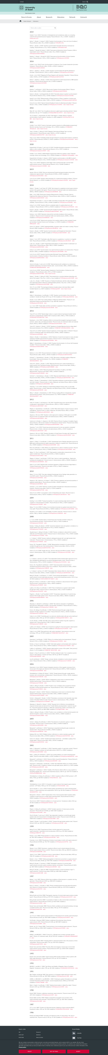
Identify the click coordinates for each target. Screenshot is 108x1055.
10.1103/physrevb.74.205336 (36, 613)
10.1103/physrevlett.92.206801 (37, 715)
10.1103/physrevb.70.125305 (36, 683)
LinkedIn (79, 1033)
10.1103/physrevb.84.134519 (49, 444)
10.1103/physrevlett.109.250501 (63, 435)
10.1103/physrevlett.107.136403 (37, 468)
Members (38, 1034)
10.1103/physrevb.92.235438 (47, 307)
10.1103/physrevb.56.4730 (36, 889)
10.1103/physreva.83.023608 (65, 449)
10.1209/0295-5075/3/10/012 (62, 1009)
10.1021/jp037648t (60, 709)
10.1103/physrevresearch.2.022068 (38, 166)
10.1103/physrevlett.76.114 (36, 909)
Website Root (20, 21)
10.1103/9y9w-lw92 (62, 47)
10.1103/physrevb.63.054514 (46, 798)
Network (72, 17)
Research (49, 17)
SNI (19, 1032)
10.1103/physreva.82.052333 (60, 494)
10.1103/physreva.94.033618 (67, 278)
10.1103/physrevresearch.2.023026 (65, 159)
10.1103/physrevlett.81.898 (36, 851)
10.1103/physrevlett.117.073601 (37, 273)
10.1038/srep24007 (55, 288)
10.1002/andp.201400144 (68, 296)
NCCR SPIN (21, 1037)
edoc (64, 104)
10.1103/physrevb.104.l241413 (67, 139)
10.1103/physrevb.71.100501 (64, 645)
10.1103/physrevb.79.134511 (36, 504)
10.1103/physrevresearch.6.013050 (38, 83)
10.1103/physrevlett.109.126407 (52, 424)
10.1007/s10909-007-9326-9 (47, 578)
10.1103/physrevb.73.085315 (36, 624)
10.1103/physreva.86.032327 (36, 430)
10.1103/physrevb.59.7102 (62, 841)
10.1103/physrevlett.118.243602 (37, 257)
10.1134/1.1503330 (54, 777)
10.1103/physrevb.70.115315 (36, 689)
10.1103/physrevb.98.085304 (51, 228)
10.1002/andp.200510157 (35, 656)
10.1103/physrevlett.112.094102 (37, 346)
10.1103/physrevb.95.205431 (64, 240)
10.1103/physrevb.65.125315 (50, 760)
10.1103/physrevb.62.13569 (49, 818)
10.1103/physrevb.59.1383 (49, 837)
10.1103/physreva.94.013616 (42, 284)
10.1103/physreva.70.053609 (43, 701)
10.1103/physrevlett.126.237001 (37, 134)
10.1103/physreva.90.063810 (47, 340)
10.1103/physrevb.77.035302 (36, 529)
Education (60, 17)
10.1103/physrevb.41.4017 (48, 995)
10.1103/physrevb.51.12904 (59, 928)
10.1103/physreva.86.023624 (43, 412)
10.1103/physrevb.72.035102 (56, 641)
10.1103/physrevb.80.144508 (67, 508)
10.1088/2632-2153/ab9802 (67, 155)
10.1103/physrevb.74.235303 (61, 628)
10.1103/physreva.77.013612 (37, 535)
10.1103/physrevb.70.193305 (36, 676)
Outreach (83, 17)
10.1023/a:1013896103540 (36, 773)
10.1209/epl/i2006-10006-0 (62, 617)
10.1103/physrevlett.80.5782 (65, 860)
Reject (30, 1051)
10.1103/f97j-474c (59, 43)
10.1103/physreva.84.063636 (37, 461)
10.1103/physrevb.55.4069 (36, 882)
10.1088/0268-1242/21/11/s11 (58, 633)
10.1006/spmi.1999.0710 (35, 832)
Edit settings (54, 1051)
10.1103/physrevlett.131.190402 (60, 91)
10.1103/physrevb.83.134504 (36, 455)
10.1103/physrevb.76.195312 (42, 568)
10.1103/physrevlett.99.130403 (63, 572)
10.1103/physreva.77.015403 (36, 541)
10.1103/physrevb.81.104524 (36, 477)
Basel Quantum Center (30, 13)
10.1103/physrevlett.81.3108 (47, 856)
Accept (78, 1051)
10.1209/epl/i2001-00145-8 (46, 802)
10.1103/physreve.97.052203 (67, 206)
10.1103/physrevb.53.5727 (66, 897)
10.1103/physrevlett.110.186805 (47, 367)
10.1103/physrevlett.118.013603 (37, 247)
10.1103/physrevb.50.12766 (36, 950)
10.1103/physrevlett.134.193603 (37, 53)
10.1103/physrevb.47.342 (36, 960)
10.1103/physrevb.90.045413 (55, 323)
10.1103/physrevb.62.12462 (36, 812)
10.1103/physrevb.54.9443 (36, 903)
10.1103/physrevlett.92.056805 (37, 695)
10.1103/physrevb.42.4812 (36, 1001)
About (39, 17)
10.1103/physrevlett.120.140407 (37, 197)
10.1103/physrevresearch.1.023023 (59, 180)
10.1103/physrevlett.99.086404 (37, 597)
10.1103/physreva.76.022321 (36, 591)
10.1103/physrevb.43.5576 (58, 986)
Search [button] (84, 1)
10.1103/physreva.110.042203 (67, 72)
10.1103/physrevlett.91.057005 (63, 736)
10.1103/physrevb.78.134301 (36, 523)
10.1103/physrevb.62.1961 (57, 823)
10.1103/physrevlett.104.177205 (37, 490)
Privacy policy (22, 1047)
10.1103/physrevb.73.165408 (46, 607)
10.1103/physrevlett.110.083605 (37, 373)
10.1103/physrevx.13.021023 (55, 104)
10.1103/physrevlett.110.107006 (63, 377)
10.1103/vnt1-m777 (34, 38)
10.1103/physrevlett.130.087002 (69, 100)
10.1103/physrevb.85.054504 (37, 418)
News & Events (26, 17)
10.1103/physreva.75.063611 (36, 585)
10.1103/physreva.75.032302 (60, 562)
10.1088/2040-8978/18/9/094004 (38, 267)
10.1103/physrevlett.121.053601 (51, 211)
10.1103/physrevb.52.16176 (63, 917)
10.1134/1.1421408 (61, 785)
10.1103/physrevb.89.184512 (36, 334)
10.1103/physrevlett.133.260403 (37, 67)
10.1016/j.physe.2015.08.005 (36, 303)
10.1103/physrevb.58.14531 (50, 866)
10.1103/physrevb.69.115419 (36, 670)
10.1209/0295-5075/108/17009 (37, 317)
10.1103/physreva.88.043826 (43, 383)
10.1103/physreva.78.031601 (64, 552)
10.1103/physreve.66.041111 (37, 767)
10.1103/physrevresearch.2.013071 (38, 150)
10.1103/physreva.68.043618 (36, 725)
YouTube (79, 1038)
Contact (22, 1)
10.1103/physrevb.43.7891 (63, 976)
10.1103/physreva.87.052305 (36, 390)
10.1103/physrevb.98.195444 (42, 217)
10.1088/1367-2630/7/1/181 (50, 650)
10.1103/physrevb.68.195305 (36, 731)
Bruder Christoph (27, 21)
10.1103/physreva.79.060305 (56, 513)
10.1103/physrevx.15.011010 (62, 58)
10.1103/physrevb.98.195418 (51, 191)
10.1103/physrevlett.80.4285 (36, 873)
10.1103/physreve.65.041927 (36, 751)
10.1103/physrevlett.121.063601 (59, 232)
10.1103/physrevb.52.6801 (36, 923)
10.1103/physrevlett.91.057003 (37, 742)
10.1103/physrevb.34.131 (68, 1017)
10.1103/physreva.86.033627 (36, 406)
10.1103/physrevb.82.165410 (36, 483)
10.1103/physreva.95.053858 (56, 251)
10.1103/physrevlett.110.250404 (64, 354)
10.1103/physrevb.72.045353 (64, 660)
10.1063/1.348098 (40, 982)
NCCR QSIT (21, 1034)
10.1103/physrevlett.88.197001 (67, 756)
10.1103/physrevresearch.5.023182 (65, 95)
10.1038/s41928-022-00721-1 (56, 112)
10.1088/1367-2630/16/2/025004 (62, 328)
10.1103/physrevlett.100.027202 (43, 547)
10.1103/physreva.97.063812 (66, 202)
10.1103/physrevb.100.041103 (36, 175)
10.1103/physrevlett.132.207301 (56, 76)
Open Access (70, 104)
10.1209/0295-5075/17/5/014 (67, 968)
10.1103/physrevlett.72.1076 (36, 944)
